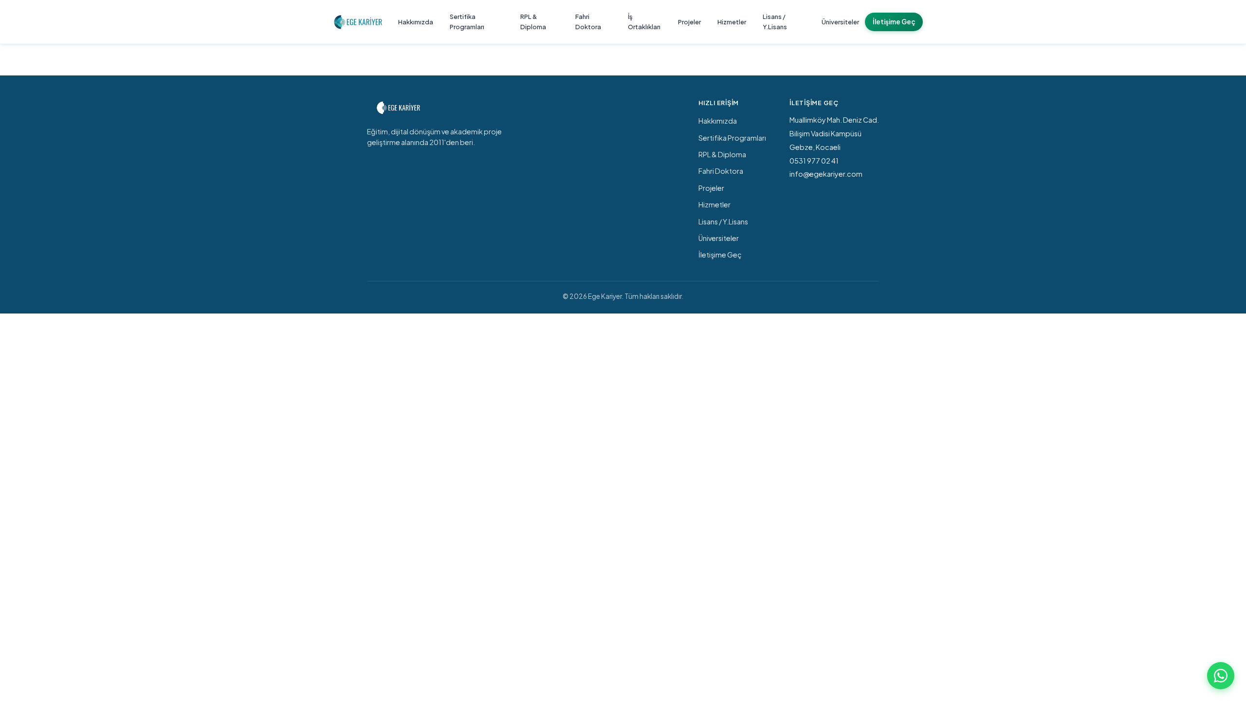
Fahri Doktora (588, 22)
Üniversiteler (840, 22)
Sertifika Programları (467, 22)
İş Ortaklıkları (644, 22)
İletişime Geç (894, 22)
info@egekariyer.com (825, 173)
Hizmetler (731, 22)
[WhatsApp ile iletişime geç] (1220, 675)
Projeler (689, 22)
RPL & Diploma (533, 22)
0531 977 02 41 (814, 160)
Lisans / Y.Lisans (775, 22)
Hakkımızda (415, 22)
